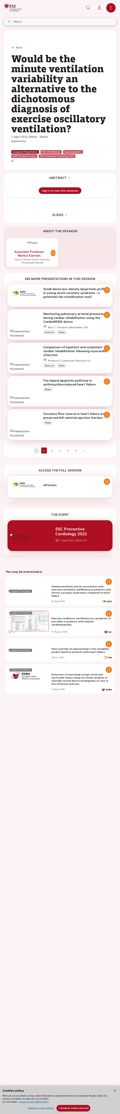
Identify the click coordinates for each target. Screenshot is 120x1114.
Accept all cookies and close (74, 1108)
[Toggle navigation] (111, 8)
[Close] (115, 1090)
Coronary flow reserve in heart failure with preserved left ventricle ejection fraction (75, 416)
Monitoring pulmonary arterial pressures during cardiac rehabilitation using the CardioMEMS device (73, 318)
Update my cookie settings (41, 1108)
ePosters (50, 485)
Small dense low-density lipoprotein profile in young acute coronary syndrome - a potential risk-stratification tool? (75, 293)
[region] (60, 1100)
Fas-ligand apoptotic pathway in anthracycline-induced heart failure (69, 382)
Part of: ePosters (51, 152)
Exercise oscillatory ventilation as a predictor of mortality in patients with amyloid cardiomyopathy (81, 621)
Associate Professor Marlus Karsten (29, 253)
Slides (61, 332)
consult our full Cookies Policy (34, 1102)
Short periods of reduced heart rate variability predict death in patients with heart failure (80, 650)
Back (19, 47)
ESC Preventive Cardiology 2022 (71, 531)
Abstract (49, 332)
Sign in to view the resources (60, 190)
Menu (17, 21)
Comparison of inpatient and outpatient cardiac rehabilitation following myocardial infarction (75, 351)
